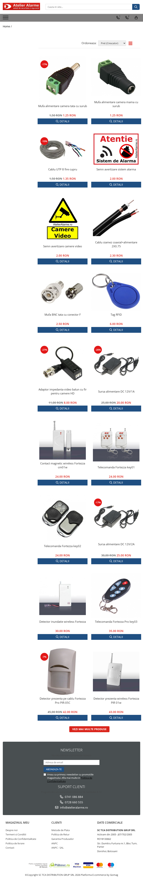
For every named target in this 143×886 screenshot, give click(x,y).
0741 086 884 (73, 797)
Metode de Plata (60, 830)
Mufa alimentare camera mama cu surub (116, 104)
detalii (64, 121)
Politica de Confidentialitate (21, 839)
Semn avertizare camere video (62, 246)
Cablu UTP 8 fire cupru (62, 169)
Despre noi (12, 830)
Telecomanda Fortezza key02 (62, 546)
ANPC (54, 843)
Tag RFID (116, 314)
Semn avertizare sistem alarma (116, 169)
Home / (7, 26)
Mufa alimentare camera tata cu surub (62, 106)
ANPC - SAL (57, 847)
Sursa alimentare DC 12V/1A (116, 391)
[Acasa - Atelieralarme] (21, 6)
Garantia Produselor (62, 839)
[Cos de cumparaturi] (136, 17)
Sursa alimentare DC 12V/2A (116, 544)
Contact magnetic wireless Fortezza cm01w (62, 465)
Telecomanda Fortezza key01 (116, 467)
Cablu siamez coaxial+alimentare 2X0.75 (116, 244)
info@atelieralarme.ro (73, 807)
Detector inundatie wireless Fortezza (62, 621)
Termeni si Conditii (16, 834)
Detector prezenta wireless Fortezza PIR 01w (116, 700)
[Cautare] (136, 7)
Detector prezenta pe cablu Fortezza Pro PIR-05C (63, 700)
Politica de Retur (60, 834)
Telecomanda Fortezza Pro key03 (116, 621)
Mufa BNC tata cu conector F (63, 314)
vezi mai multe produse (89, 729)
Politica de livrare (15, 843)
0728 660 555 (73, 802)
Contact (10, 847)
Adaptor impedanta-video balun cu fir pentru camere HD (63, 391)
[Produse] (6, 18)
